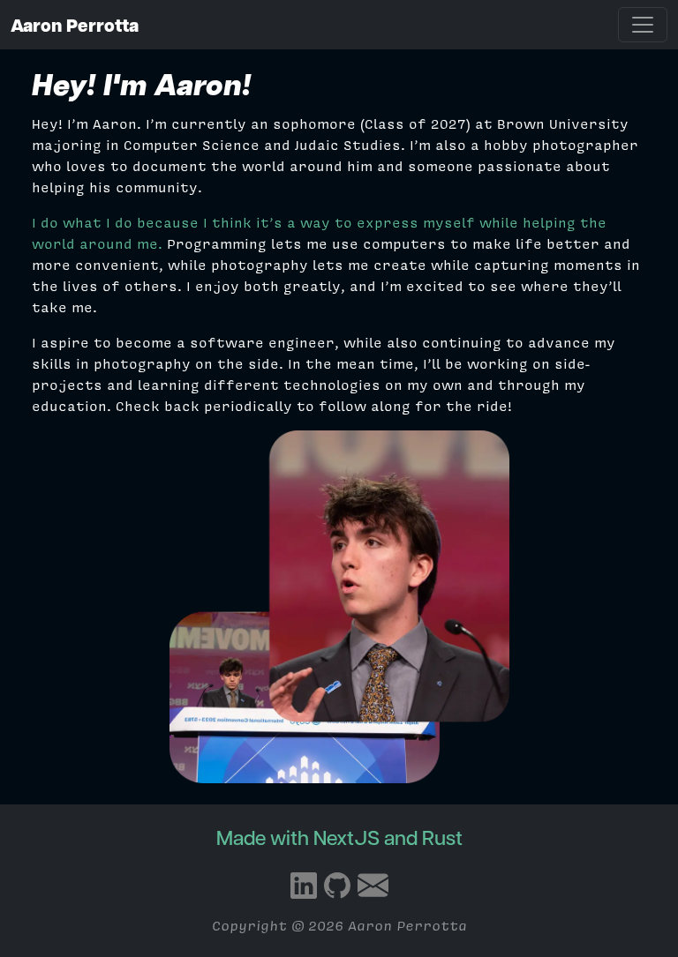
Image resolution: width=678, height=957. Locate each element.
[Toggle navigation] (642, 24)
